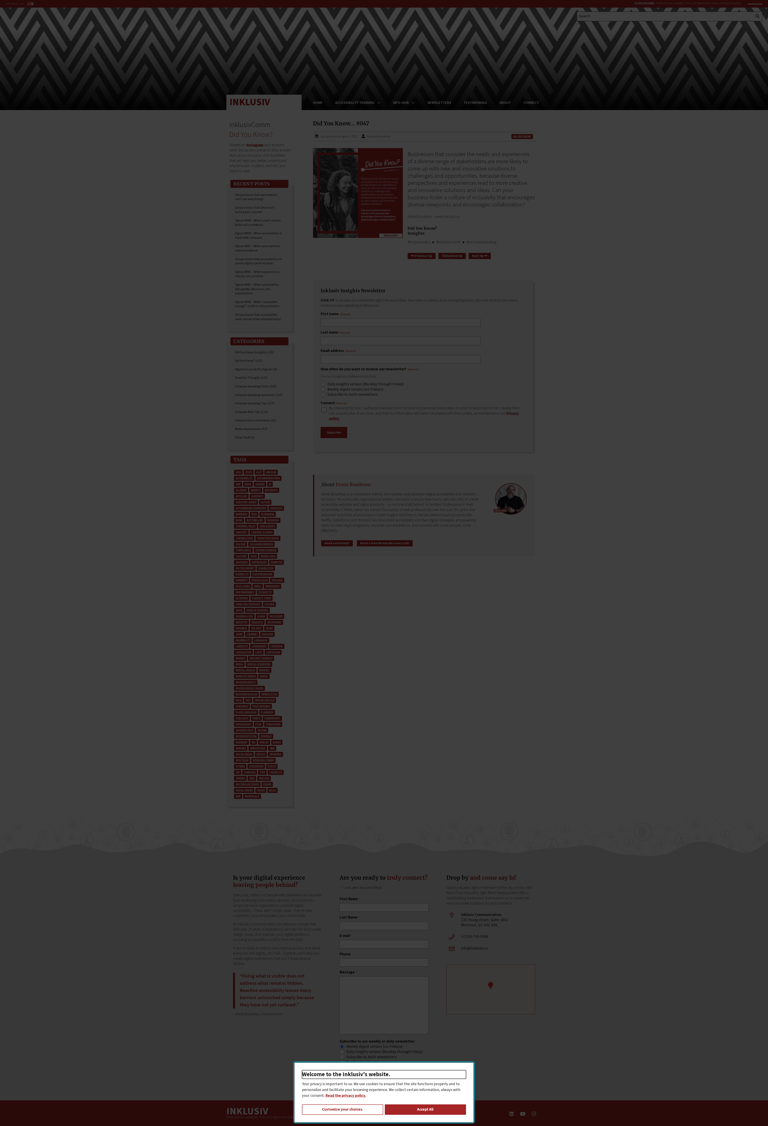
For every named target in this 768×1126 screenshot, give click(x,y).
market (240, 658)
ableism (271, 472)
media (239, 664)
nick (238, 700)
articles (241, 496)
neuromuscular (246, 694)
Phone (345, 954)
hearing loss (244, 616)
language (261, 640)
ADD (238, 484)
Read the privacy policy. (346, 1095)
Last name (335, 332)
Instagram (254, 145)
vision (267, 784)
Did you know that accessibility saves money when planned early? (258, 317)
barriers (241, 514)
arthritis (271, 490)
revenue (266, 736)
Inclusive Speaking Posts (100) (255, 386)
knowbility (243, 640)
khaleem (267, 634)
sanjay (264, 742)
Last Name (349, 917)
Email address (338, 351)
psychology (243, 724)
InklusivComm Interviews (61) (255, 420)
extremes (242, 598)
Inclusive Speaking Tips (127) (254, 403)
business (273, 520)
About (505, 102)
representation (246, 736)
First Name (350, 899)
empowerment (245, 592)
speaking (275, 754)
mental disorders (259, 664)
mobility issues (246, 676)
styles (272, 766)
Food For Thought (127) (251, 378)
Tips (262, 772)
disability (242, 574)
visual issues (244, 790)
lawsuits (242, 646)
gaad (239, 610)
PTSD (258, 724)
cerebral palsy (245, 526)
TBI (238, 772)
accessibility (244, 478)
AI (270, 484)
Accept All (425, 1109)
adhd (248, 484)
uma (252, 778)
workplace (252, 796)
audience (257, 496)
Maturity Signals (261, 658)
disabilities (265, 568)
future (269, 604)
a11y (259, 472)
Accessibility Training (354, 102)
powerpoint (272, 718)
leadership (259, 646)
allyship (241, 490)
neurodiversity (246, 682)
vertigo (264, 778)
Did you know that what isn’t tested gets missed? (254, 209)
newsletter (269, 694)
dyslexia (277, 580)
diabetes (276, 562)
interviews (274, 622)
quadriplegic (244, 730)
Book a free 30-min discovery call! (384, 543)
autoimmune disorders (251, 508)
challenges (267, 526)
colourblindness (261, 544)
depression (259, 562)
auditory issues (246, 502)
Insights (257, 622)
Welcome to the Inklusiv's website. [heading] (346, 1074)
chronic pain (244, 538)
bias (254, 514)
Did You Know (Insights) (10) (254, 352)
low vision (273, 652)
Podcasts (242, 718)
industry (241, 622)
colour (241, 544)
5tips (248, 472)
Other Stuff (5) (245, 437)
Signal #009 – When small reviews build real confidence (258, 222)
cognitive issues (268, 538)
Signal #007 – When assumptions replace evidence (257, 248)
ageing (260, 484)
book (239, 520)
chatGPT (241, 532)
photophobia (261, 706)
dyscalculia (260, 580)
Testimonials (475, 102)
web (238, 796)
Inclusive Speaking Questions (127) (258, 395)
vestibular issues (247, 784)
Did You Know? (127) (248, 361)
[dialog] (384, 1092)
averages (276, 508)
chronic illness (261, 532)
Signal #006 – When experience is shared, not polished (257, 274)
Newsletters (439, 102)
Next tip (478, 256)
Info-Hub (401, 102)
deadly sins (268, 556)
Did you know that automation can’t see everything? (256, 197)
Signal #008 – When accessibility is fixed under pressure (258, 235)
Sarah (277, 742)
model (264, 676)
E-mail (346, 936)
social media (244, 754)
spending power (263, 760)
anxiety (256, 490)
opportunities (264, 700)
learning (277, 646)
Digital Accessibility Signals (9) (256, 369)
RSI (253, 742)
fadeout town (261, 598)
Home (318, 102)
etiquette (265, 592)
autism (265, 502)
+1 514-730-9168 (644, 3)
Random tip (453, 256)
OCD (248, 700)
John (239, 634)
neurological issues (249, 688)
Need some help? (337, 543)
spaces (260, 754)
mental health (245, 670)
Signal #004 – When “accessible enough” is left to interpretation (257, 304)
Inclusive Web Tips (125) (251, 412)
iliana (261, 616)
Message (348, 972)
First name (335, 314)
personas (242, 706)
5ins (238, 472)
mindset (264, 670)
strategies (256, 766)
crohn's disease (265, 550)
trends (240, 778)
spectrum (242, 760)
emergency (272, 586)
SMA (272, 748)
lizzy (258, 652)
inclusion (276, 616)
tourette (275, 772)
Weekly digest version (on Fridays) (355, 389)
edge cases (243, 586)
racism (262, 730)
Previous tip (423, 256)
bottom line (255, 520)
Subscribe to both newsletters (352, 394)
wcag (272, 790)
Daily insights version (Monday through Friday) (365, 384)
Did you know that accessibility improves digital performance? (259, 261)
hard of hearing (257, 610)
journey (252, 634)
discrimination (262, 574)
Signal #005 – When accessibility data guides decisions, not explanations (257, 289)
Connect (531, 102)
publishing (273, 724)
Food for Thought (248, 604)
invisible (241, 628)
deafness (242, 562)
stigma (240, 766)
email (257, 586)
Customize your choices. (342, 1109)
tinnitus (249, 772)
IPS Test (256, 628)
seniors (241, 748)
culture (241, 556)
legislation (243, 652)
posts (256, 718)
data (254, 556)
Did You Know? (245, 568)
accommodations (268, 478)
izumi (269, 628)
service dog (257, 748)
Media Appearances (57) (251, 429)
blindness (267, 514)
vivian (261, 790)
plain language (246, 712)
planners (267, 712)
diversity (241, 580)
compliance (243, 550)
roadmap (241, 742)
